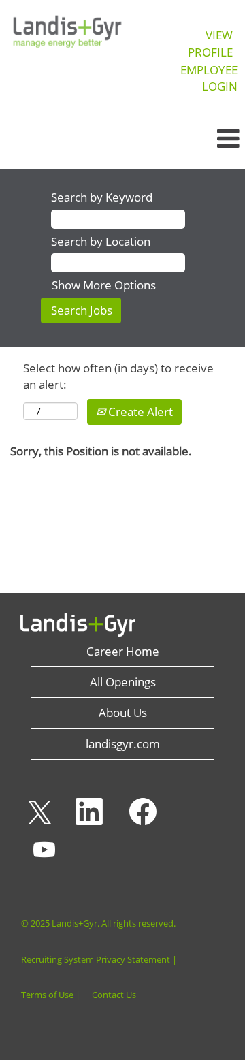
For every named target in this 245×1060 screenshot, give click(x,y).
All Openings (123, 682)
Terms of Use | (50, 995)
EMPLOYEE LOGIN (209, 78)
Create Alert (139, 411)
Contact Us (114, 995)
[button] (204, 139)
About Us (123, 712)
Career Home (122, 651)
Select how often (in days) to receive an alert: (118, 376)
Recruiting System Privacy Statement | (99, 959)
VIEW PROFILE (210, 43)
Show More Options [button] (104, 285)
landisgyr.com (123, 744)
